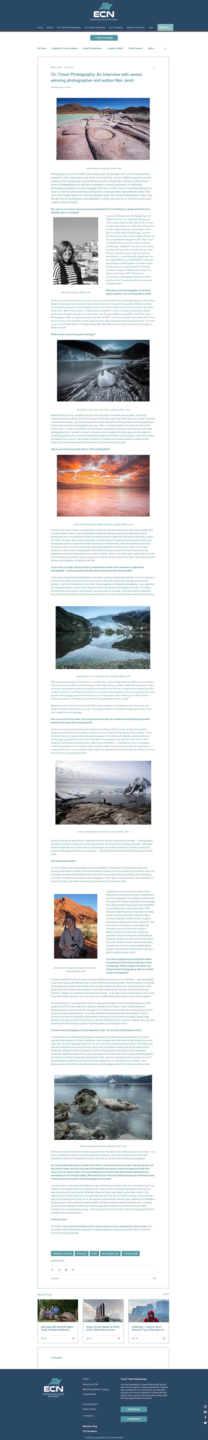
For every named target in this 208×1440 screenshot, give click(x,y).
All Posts (41, 48)
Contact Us (88, 1415)
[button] (50, 27)
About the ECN (90, 1384)
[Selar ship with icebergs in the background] (103, 1311)
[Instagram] (205, 1406)
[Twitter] (205, 1422)
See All (166, 1294)
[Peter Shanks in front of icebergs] (149, 1311)
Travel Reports (135, 48)
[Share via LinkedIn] (66, 1269)
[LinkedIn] (205, 1412)
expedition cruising (62, 1253)
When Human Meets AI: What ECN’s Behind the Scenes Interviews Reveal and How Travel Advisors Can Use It (102, 1328)
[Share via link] (73, 1269)
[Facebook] (205, 1417)
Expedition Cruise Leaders (65, 48)
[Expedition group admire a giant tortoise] (58, 1311)
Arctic (94, 1253)
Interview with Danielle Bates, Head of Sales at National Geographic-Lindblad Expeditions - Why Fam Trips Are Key (57, 1328)
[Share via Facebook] (52, 1269)
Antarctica (82, 1253)
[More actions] (154, 67)
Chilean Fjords (131, 1253)
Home (86, 1379)
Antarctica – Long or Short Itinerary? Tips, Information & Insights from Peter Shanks (147, 1328)
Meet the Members (92, 48)
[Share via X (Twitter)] (59, 1269)
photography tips (110, 1253)
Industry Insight (115, 48)
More (150, 48)
